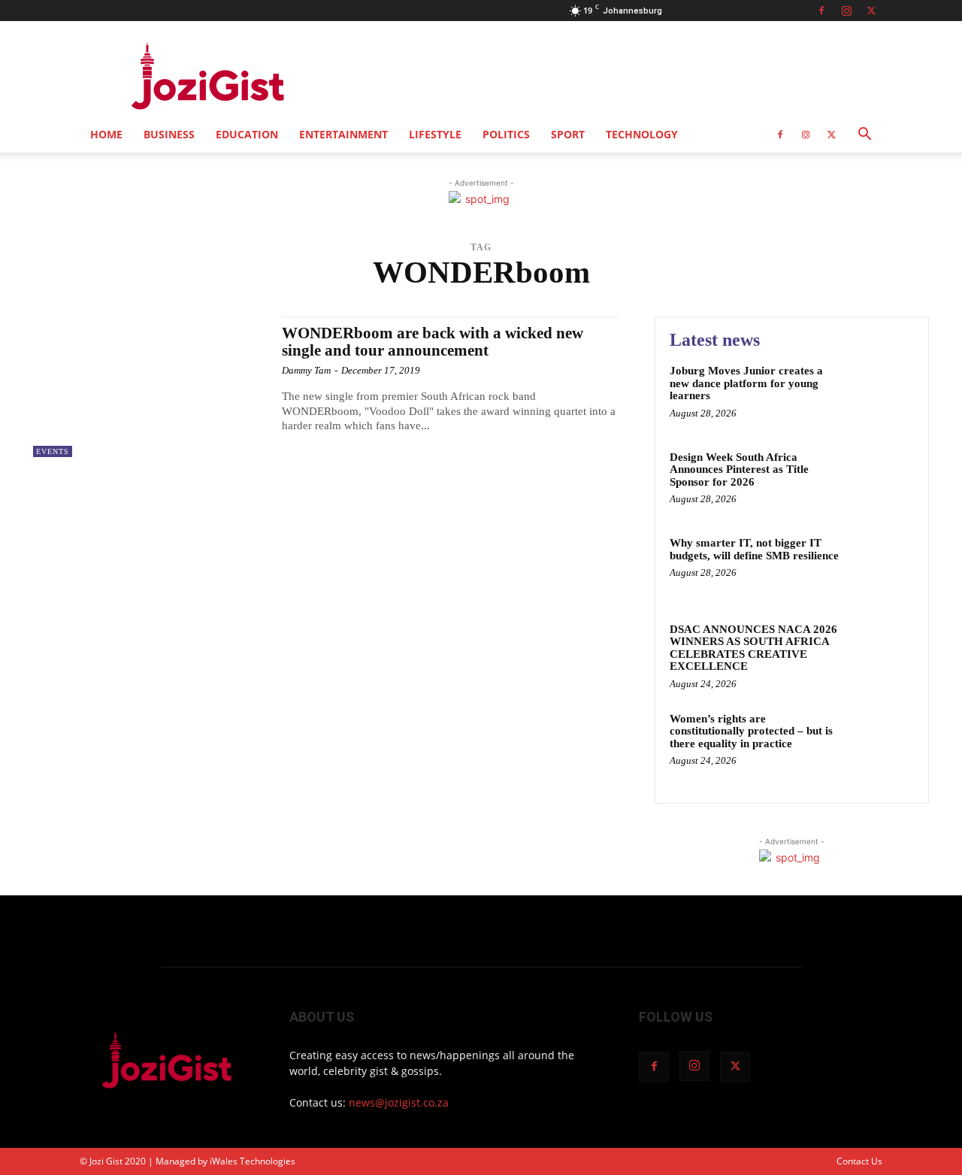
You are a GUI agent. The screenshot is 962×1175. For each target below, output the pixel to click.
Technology (642, 134)
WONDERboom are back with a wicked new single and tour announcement (432, 341)
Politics (506, 134)
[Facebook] (821, 10)
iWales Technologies (252, 1161)
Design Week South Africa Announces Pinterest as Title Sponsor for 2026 (739, 469)
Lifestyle (435, 134)
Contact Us (859, 1161)
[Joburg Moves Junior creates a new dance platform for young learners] (882, 393)
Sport (568, 134)
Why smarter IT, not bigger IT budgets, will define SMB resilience (754, 549)
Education (247, 134)
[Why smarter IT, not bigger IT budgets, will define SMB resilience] (882, 566)
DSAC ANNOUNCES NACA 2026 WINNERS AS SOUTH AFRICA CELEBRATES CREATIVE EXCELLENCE (753, 648)
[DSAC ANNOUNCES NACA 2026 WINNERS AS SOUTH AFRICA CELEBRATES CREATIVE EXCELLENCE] (882, 652)
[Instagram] (846, 10)
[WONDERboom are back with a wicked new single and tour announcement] (150, 386)
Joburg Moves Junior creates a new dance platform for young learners (746, 383)
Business (169, 134)
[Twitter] (871, 10)
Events (52, 451)
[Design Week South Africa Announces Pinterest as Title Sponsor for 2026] (882, 480)
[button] (864, 136)
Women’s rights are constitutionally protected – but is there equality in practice (751, 731)
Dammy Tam (306, 370)
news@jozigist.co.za (399, 1102)
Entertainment (343, 134)
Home (106, 134)
